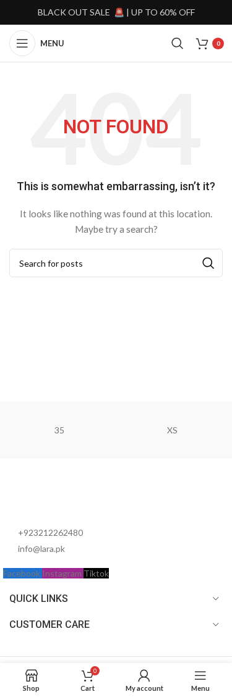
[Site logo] (118, 42)
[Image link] (71, 497)
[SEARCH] (208, 263)
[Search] (177, 43)
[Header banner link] (116, 12)
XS (172, 430)
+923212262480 (50, 532)
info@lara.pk (41, 548)
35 (59, 430)
